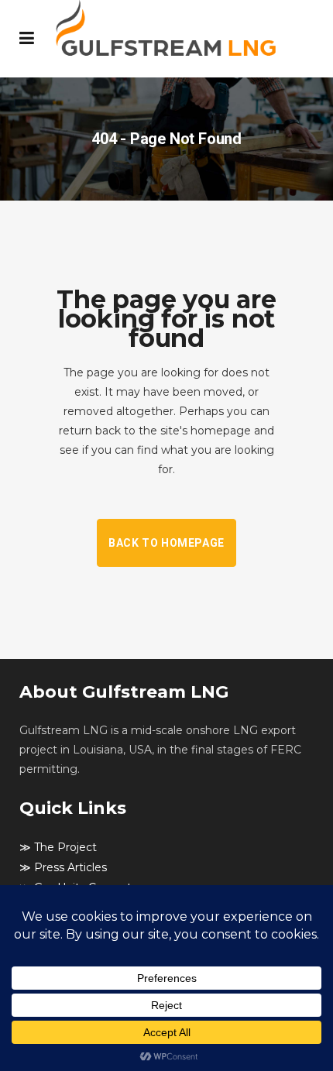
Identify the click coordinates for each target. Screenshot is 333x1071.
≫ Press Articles (63, 867)
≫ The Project (58, 847)
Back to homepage (166, 543)
